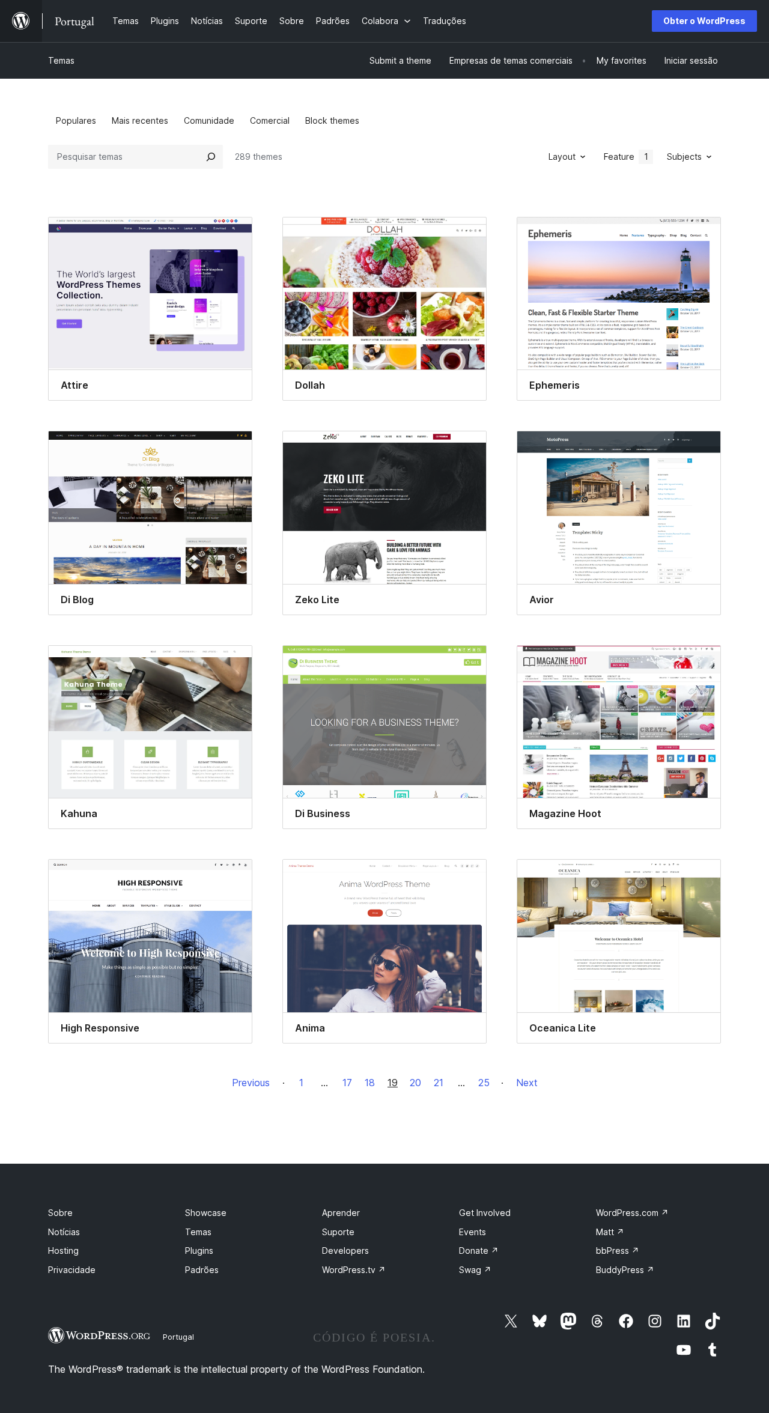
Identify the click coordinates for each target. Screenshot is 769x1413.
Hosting (63, 1250)
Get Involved (485, 1213)
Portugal (178, 1337)
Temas (61, 60)
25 (484, 1083)
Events (472, 1232)
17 (347, 1083)
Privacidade (72, 1270)
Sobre (60, 1213)
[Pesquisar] (211, 157)
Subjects (684, 156)
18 (370, 1083)
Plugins (199, 1250)
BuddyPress (625, 1270)
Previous (251, 1083)
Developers (345, 1250)
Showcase (205, 1213)
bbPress (617, 1250)
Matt (610, 1232)
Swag (475, 1270)
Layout (562, 156)
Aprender (341, 1213)
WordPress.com (632, 1213)
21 (438, 1083)
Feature (626, 156)
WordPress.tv (354, 1270)
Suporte (338, 1232)
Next (527, 1083)
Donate (479, 1250)
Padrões (202, 1270)
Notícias (64, 1232)
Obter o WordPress (704, 21)
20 (415, 1083)
